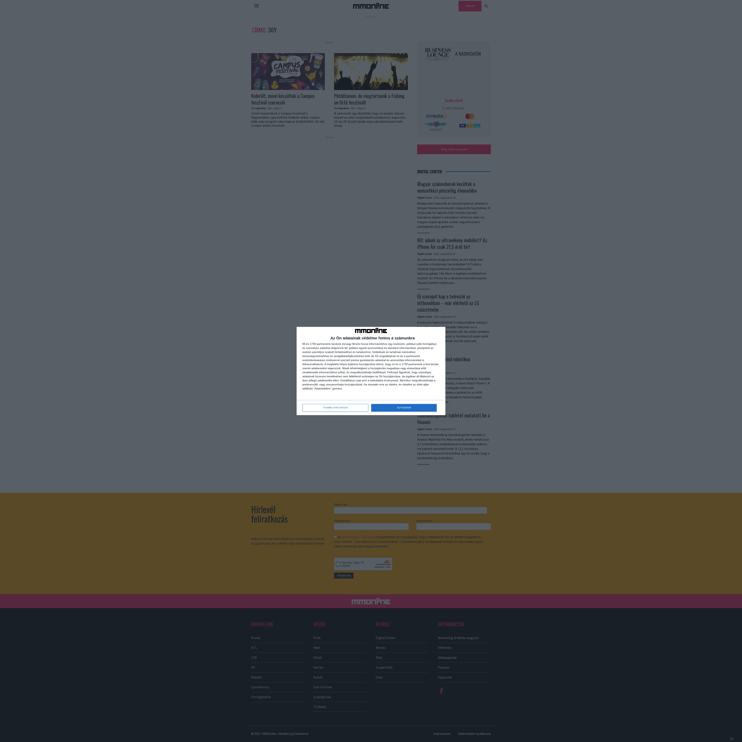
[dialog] (371, 371)
